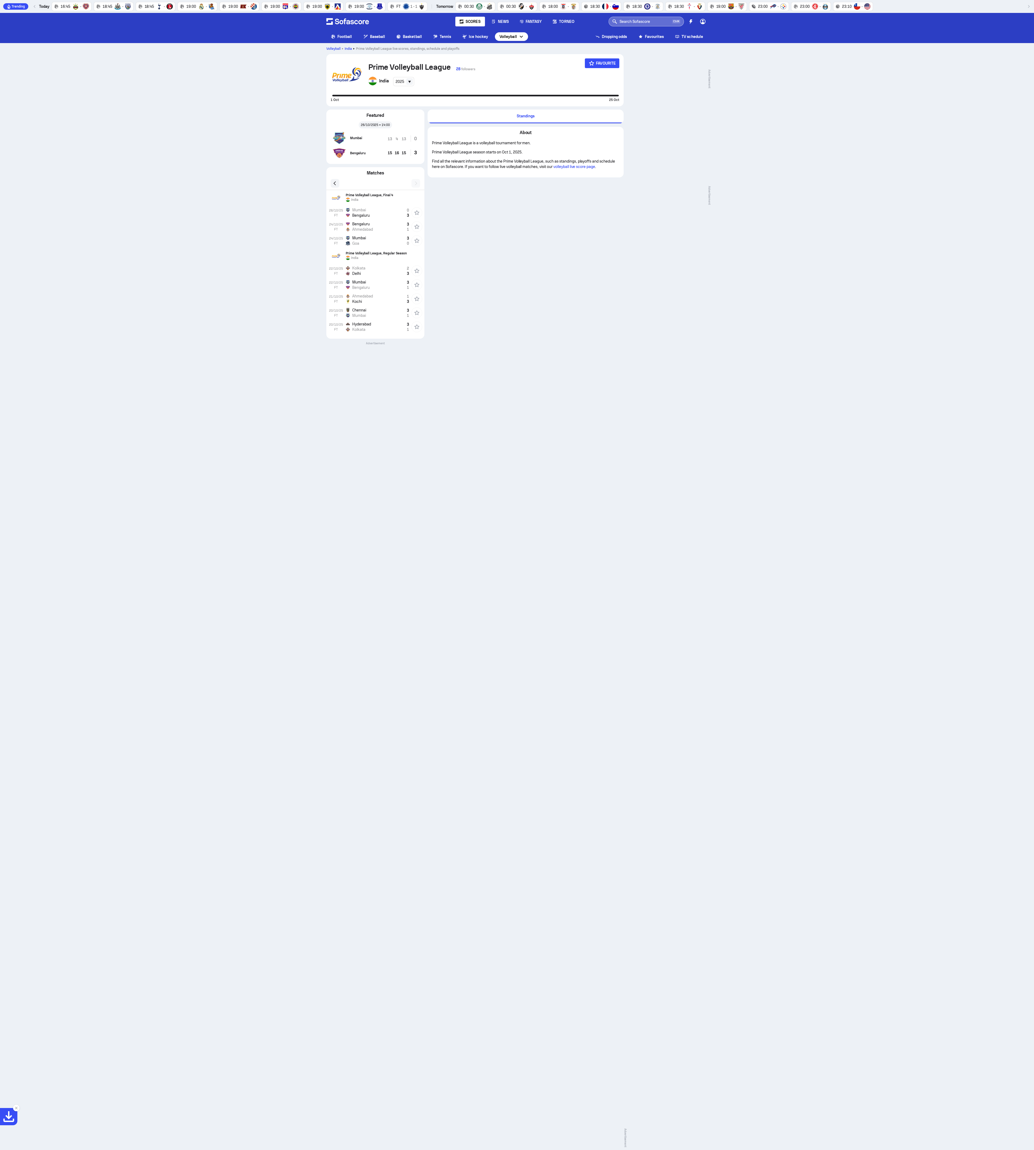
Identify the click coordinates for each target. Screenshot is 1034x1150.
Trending (18, 6)
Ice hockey (478, 36)
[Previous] (34, 6)
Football (344, 36)
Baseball (377, 36)
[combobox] (403, 81)
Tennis (445, 36)
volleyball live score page (574, 166)
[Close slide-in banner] (16, 1108)
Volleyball (508, 36)
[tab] (526, 116)
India (348, 49)
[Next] (1028, 6)
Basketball (412, 36)
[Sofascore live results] (347, 21)
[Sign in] (703, 21)
